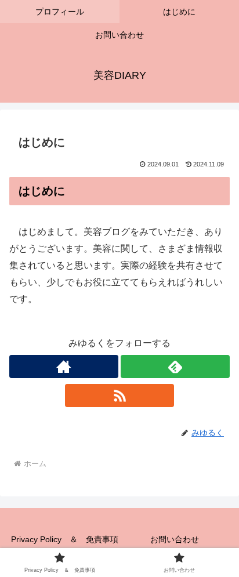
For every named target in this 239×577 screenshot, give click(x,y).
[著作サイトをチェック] (63, 366)
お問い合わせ (174, 539)
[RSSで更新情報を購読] (119, 395)
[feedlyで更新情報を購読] (175, 366)
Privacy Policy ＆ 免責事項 (64, 539)
